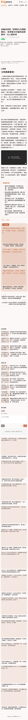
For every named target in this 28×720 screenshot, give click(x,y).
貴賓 (8, 220)
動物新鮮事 (4, 5)
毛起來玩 (10, 5)
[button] (19, 2)
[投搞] (22, 2)
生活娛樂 (21, 5)
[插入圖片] (21, 426)
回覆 (25, 425)
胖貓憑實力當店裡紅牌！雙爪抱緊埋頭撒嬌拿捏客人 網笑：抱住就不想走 (15, 194)
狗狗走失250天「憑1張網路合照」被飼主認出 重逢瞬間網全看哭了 (15, 200)
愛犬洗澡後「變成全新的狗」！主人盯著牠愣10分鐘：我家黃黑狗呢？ (15, 212)
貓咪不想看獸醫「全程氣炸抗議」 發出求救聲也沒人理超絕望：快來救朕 (14, 188)
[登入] (24, 2)
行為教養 (16, 5)
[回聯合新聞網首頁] (3, 2)
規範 (3, 425)
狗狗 (3, 220)
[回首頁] (6, 2)
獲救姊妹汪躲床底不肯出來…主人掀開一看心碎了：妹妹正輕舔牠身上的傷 (15, 206)
